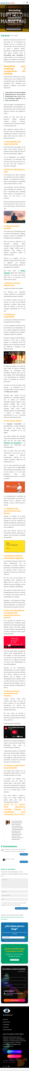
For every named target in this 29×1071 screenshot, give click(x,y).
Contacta (6, 1027)
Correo (6, 975)
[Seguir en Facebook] (4, 1066)
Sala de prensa (7, 1029)
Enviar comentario (21, 908)
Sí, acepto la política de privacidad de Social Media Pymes (13, 994)
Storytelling (12, 24)
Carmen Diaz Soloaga (13, 22)
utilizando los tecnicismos (12, 443)
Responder (24, 854)
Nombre (6, 983)
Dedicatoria (6, 1022)
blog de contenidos (14, 1051)
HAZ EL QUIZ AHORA (14, 959)
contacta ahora (14, 1056)
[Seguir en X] (6, 1066)
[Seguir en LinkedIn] (9, 1066)
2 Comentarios (18, 24)
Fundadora (6, 1024)
